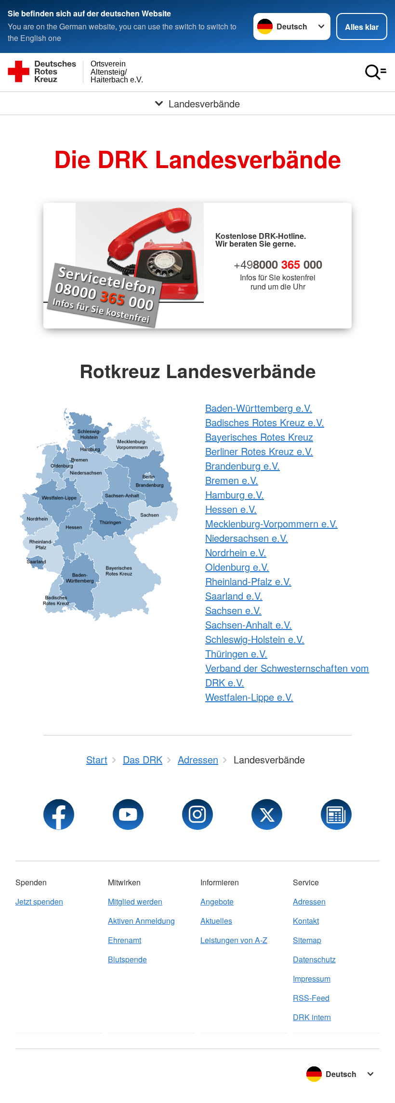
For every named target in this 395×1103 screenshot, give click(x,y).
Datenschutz (314, 959)
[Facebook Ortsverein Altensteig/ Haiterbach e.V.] (58, 814)
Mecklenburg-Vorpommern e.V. (271, 523)
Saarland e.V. (234, 596)
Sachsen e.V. (233, 610)
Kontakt (306, 920)
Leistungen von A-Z (233, 939)
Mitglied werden (135, 901)
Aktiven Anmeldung (141, 920)
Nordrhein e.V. (235, 552)
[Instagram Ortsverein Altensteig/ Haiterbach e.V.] (197, 814)
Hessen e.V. (231, 509)
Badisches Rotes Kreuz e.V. (264, 422)
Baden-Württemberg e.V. (258, 408)
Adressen (309, 901)
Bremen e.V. (231, 480)
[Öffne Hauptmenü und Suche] (375, 72)
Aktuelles (216, 920)
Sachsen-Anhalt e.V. (248, 624)
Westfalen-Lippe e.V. (249, 697)
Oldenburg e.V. (237, 567)
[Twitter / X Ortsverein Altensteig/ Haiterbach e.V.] (266, 814)
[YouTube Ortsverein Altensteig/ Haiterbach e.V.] (128, 814)
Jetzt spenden (39, 901)
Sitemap (307, 939)
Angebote (217, 901)
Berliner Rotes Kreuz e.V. (259, 451)
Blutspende (127, 959)
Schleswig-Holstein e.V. (254, 639)
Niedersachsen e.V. (246, 538)
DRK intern (312, 1017)
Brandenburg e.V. (242, 466)
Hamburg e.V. (234, 494)
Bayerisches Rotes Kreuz (259, 437)
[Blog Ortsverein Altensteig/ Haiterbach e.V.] (336, 814)
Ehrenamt (124, 939)
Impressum (311, 978)
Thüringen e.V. (236, 653)
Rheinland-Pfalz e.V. (248, 581)
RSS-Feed (311, 997)
